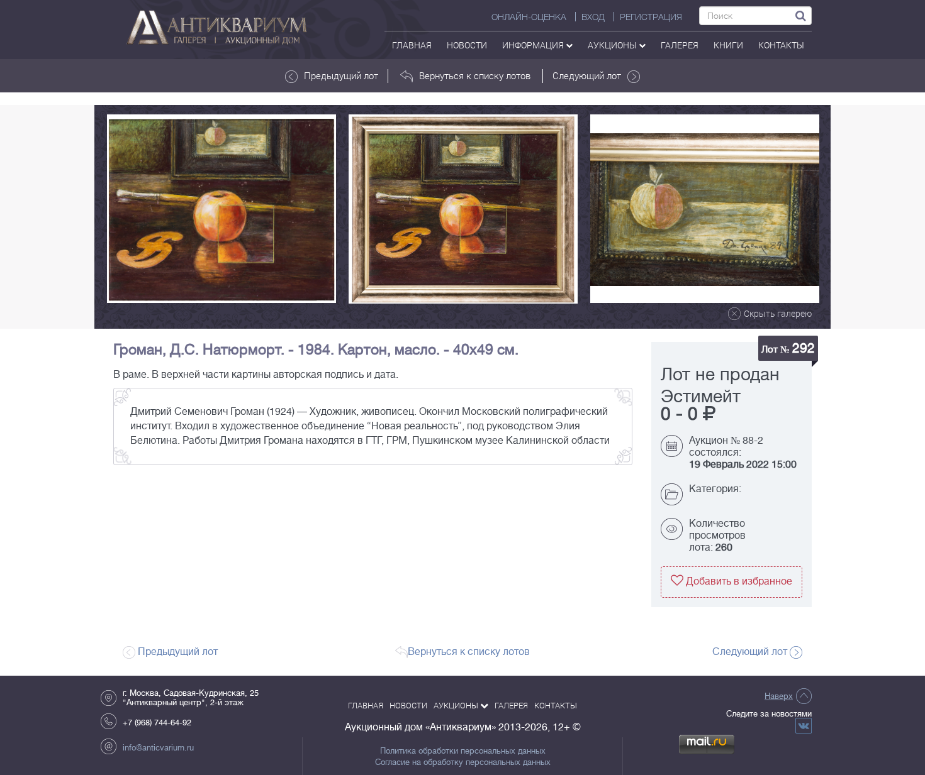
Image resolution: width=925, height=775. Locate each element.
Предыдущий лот (341, 75)
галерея (679, 45)
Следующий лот (586, 75)
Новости (467, 45)
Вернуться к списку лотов (474, 75)
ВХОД (593, 17)
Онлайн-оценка (528, 17)
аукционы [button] (613, 45)
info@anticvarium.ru (158, 747)
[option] (221, 208)
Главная (412, 45)
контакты (781, 45)
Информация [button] (534, 45)
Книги (728, 45)
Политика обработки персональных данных (463, 751)
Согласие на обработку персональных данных (463, 762)
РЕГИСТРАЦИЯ (651, 17)
